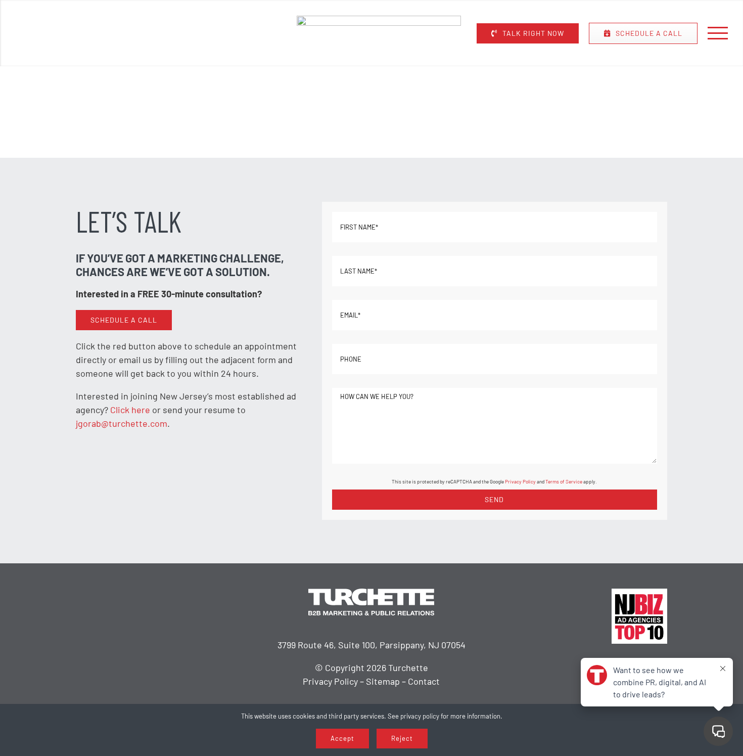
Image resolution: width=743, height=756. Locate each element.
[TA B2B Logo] (379, 20)
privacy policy (419, 716)
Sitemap (383, 681)
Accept (342, 738)
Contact (424, 681)
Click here (130, 409)
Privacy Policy (520, 481)
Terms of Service (563, 481)
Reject (402, 738)
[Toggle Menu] (718, 33)
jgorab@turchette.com (121, 423)
